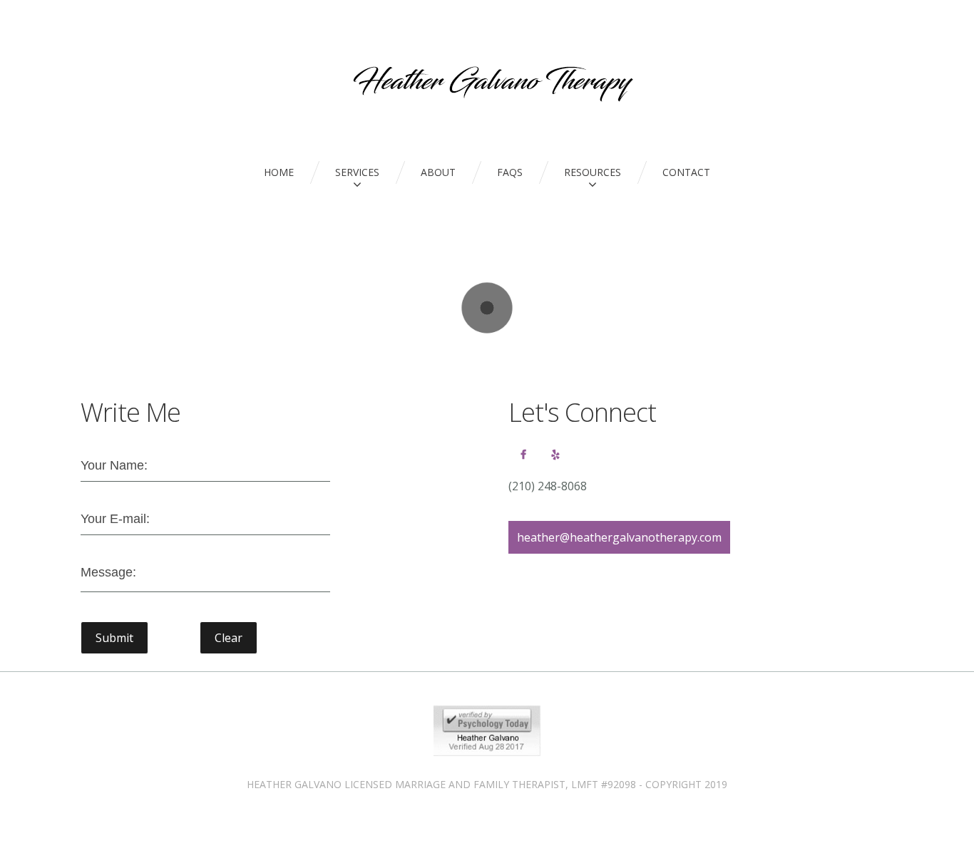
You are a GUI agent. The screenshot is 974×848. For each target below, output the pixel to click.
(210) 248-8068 (547, 486)
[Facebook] (523, 455)
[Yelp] (555, 455)
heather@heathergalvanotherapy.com (619, 537)
